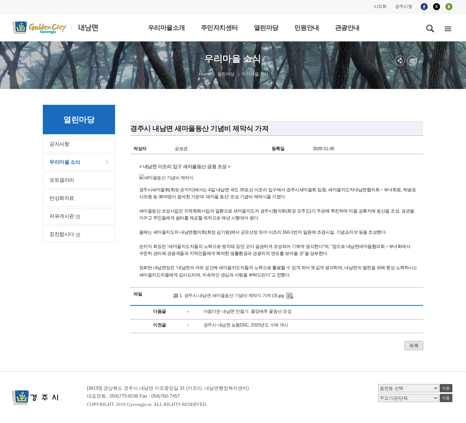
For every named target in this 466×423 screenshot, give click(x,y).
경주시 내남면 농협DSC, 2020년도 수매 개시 (246, 324)
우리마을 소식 (255, 74)
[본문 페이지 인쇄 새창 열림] (412, 61)
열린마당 (226, 74)
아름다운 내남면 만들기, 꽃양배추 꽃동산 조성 (248, 311)
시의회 (380, 6)
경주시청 (403, 6)
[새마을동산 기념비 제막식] (290, 295)
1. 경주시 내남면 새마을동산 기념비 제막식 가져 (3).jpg (231, 295)
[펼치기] (400, 61)
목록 (413, 345)
